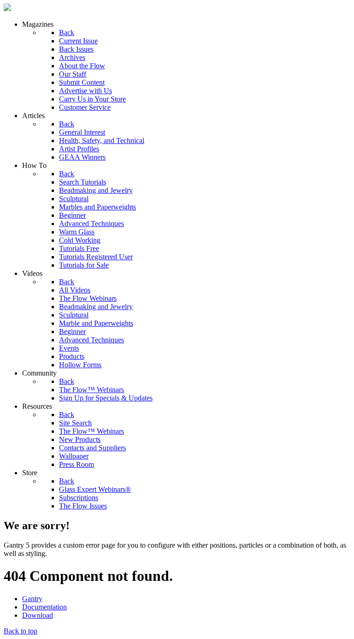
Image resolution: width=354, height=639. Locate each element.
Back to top (20, 631)
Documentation (44, 607)
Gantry (32, 599)
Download (37, 615)
